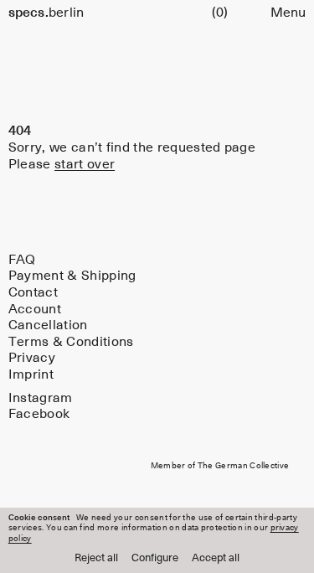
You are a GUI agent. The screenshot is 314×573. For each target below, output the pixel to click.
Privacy (31, 358)
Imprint (31, 375)
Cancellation (48, 325)
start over (84, 164)
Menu (288, 13)
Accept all (215, 558)
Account (34, 308)
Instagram (40, 397)
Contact (33, 292)
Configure (154, 558)
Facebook (39, 414)
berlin (46, 13)
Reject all (96, 558)
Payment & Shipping (72, 276)
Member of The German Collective (220, 466)
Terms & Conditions (71, 341)
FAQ (22, 259)
